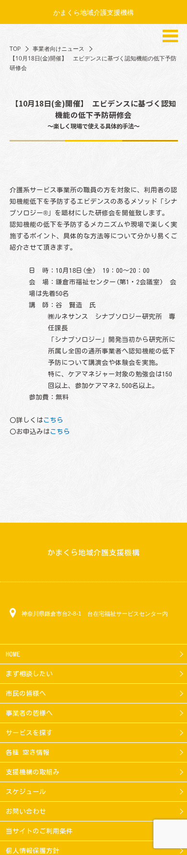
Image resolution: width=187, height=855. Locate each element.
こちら (53, 420)
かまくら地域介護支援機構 (93, 12)
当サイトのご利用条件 (39, 831)
